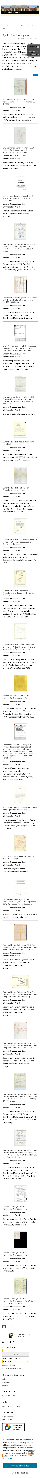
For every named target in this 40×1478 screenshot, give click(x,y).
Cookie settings (20, 1472)
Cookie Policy (12, 1458)
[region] (20, 1457)
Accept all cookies (20, 1465)
